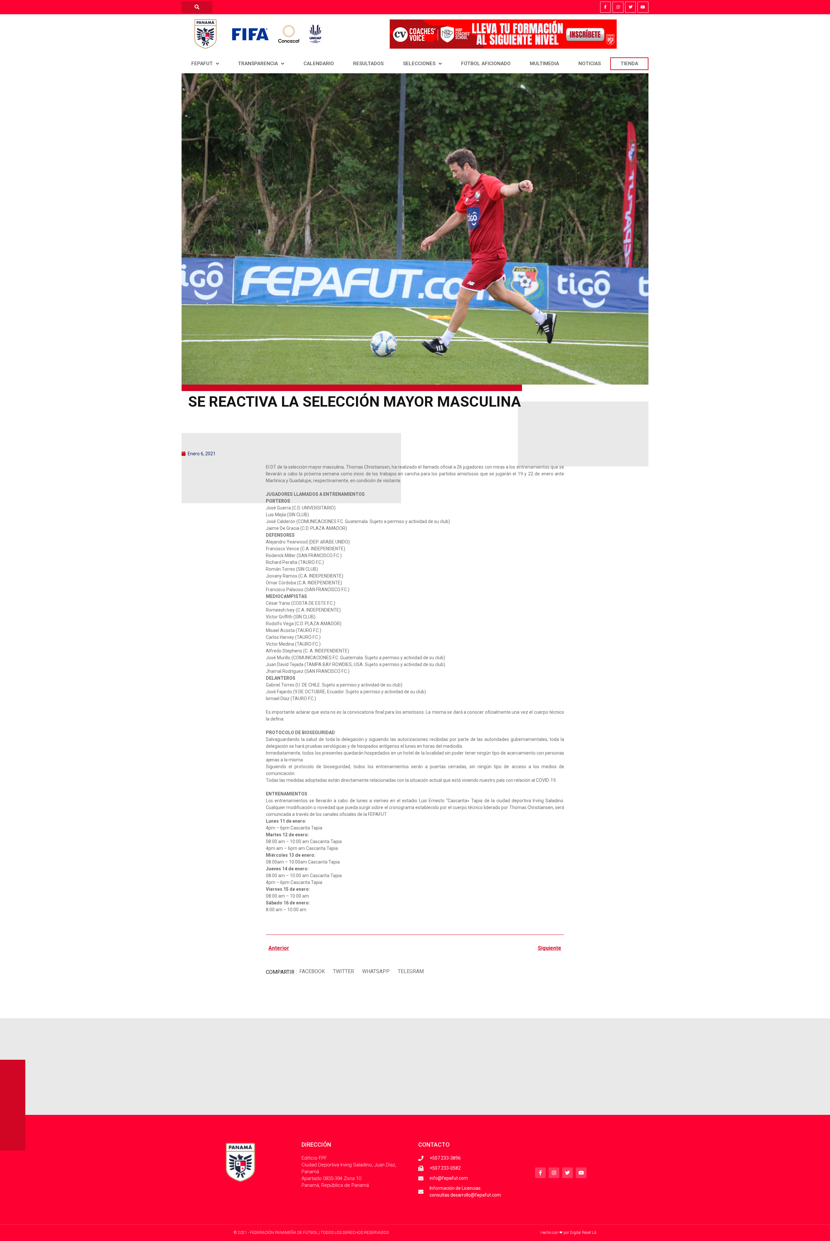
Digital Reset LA (583, 1232)
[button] (312, 971)
